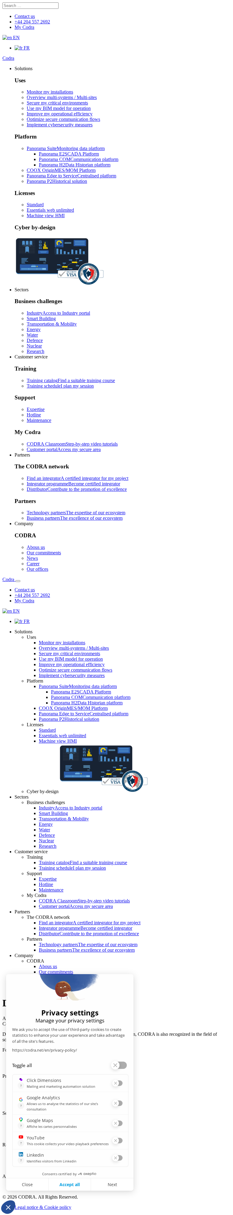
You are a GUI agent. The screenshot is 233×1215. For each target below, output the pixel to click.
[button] (23, 68)
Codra (8, 58)
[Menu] (17, 581)
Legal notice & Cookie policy (43, 1207)
